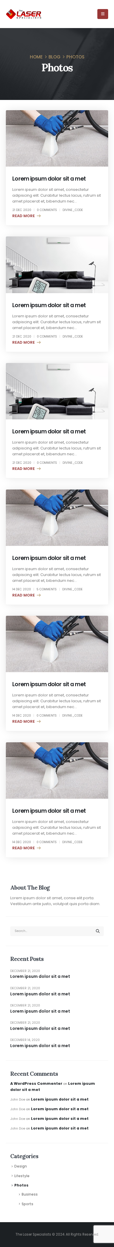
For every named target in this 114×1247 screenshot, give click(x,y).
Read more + (25, 216)
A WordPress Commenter (36, 1083)
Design (20, 1166)
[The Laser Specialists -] (24, 14)
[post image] (57, 138)
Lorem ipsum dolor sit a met (49, 179)
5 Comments (47, 589)
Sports (27, 1204)
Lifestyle (22, 1176)
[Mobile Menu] (102, 14)
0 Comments (47, 210)
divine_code (73, 210)
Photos (21, 1185)
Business (30, 1194)
